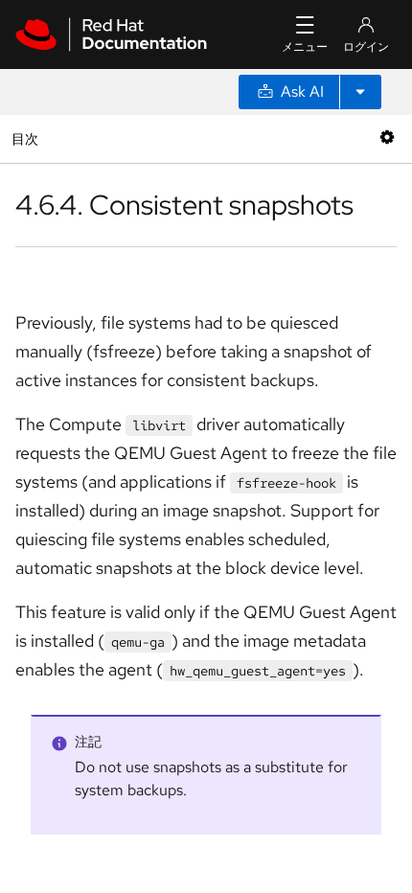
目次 (27, 138)
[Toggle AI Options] (360, 92)
